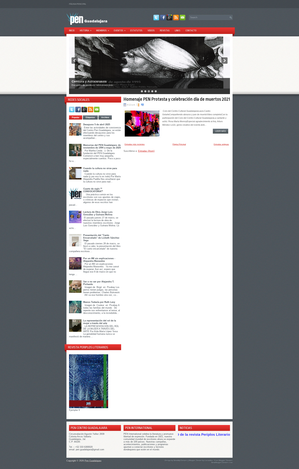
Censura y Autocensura (89, 81)
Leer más (220, 131)
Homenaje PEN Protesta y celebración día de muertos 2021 (177, 99)
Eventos (119, 30)
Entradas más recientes (135, 144)
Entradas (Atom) (146, 151)
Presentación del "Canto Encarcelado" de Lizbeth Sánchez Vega (101, 238)
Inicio (72, 30)
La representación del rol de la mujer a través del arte (99, 322)
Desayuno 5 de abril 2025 (96, 124)
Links (177, 30)
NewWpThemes (180, 460)
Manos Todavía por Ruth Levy (99, 302)
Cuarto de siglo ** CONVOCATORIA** (93, 190)
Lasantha (208, 460)
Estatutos (136, 30)
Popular (75, 117)
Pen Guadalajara (93, 460)
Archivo (105, 117)
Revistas (165, 30)
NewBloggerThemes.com (222, 463)
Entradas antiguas (221, 144)
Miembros (102, 30)
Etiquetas (90, 117)
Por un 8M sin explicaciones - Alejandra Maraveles (99, 259)
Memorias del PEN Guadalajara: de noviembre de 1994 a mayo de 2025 (102, 146)
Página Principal (77, 4)
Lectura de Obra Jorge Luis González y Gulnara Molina (97, 213)
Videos (151, 30)
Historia (85, 30)
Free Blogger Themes (223, 460)
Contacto (190, 30)
